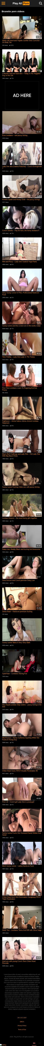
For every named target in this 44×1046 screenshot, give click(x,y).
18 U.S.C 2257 (22, 1018)
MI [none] (40, 1043)
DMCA (22, 1021)
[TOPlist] (3, 1045)
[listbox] (37, 1043)
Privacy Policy (22, 1025)
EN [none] (34, 1043)
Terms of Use (22, 1029)
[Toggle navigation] (3, 3)
